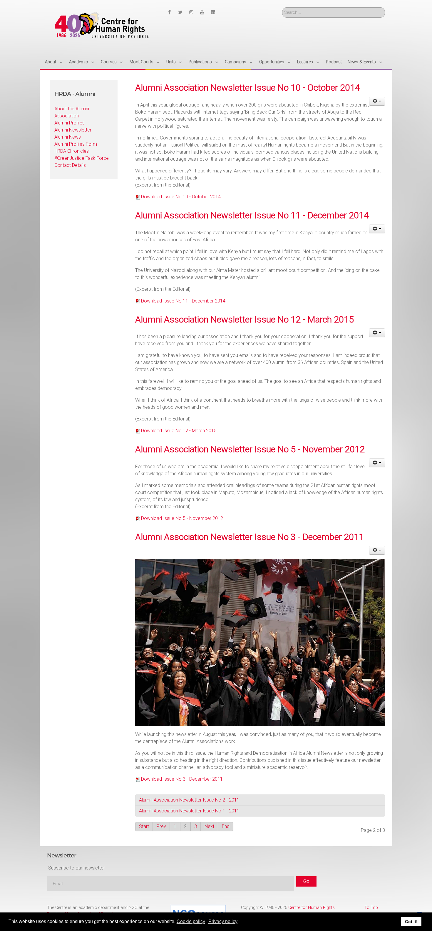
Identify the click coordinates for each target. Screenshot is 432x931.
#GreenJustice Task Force (81, 158)
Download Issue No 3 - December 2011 (182, 779)
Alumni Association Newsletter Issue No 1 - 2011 (189, 811)
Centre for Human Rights (311, 907)
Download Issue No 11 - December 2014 (183, 301)
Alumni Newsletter (72, 130)
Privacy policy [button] (222, 921)
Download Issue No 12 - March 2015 (179, 430)
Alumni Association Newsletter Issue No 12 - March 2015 (244, 319)
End (226, 826)
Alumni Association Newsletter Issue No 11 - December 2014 (252, 215)
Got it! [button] (411, 921)
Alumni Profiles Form (75, 144)
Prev (161, 826)
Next (209, 826)
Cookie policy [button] (191, 921)
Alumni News (67, 137)
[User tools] (377, 101)
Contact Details (70, 165)
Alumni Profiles (69, 123)
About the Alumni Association (71, 112)
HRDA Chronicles (71, 151)
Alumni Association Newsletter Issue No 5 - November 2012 (250, 449)
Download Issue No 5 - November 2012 (182, 518)
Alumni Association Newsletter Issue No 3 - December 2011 (249, 537)
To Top (371, 907)
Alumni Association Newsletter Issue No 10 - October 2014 (247, 87)
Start (144, 826)
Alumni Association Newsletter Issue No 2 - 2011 (189, 800)
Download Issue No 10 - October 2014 (181, 197)
